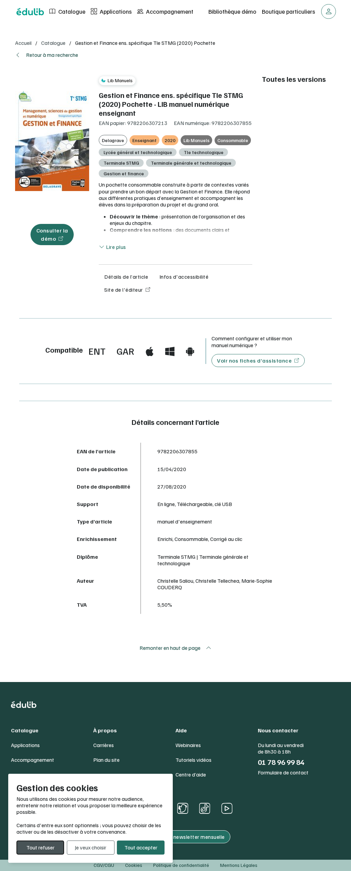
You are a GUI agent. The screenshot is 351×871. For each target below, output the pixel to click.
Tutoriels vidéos (193, 760)
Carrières (103, 745)
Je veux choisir (90, 847)
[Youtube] (226, 808)
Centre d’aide (191, 774)
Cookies (133, 865)
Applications (115, 11)
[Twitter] (182, 808)
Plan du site (106, 760)
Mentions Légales (238, 865)
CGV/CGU (104, 865)
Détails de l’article (126, 276)
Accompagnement (169, 11)
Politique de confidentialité (181, 865)
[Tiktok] (204, 808)
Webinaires (188, 745)
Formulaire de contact (283, 772)
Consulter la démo (52, 234)
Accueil (23, 42)
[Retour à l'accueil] (30, 11)
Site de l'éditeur (123, 289)
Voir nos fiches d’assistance (254, 360)
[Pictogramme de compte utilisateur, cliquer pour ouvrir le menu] (328, 11)
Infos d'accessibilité (184, 276)
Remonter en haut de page (170, 647)
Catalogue (71, 11)
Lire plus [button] (115, 246)
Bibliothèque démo (232, 11)
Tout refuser (40, 847)
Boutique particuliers (288, 11)
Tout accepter (140, 847)
